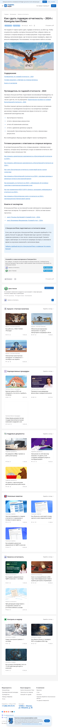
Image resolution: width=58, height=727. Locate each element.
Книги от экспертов (10, 83)
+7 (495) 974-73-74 (8, 706)
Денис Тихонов (12, 288)
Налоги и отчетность (23, 14)
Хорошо (47, 721)
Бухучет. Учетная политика (13, 326)
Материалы (13, 14)
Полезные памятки (10, 514)
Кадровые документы (11, 451)
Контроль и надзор (10, 637)
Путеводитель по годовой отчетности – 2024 (18, 76)
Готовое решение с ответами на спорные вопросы (21, 80)
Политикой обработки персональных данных (32, 723)
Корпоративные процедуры (13, 389)
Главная (6, 14)
